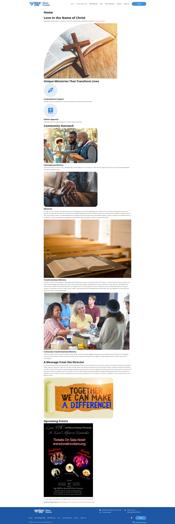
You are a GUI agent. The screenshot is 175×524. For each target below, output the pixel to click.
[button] (132, 518)
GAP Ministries (51, 518)
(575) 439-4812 (106, 512)
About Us (83, 518)
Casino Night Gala (39, 518)
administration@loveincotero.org (111, 510)
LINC (59, 518)
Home (30, 518)
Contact (76, 518)
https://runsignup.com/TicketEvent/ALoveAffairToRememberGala (76, 502)
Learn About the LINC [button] (98, 21)
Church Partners (67, 518)
